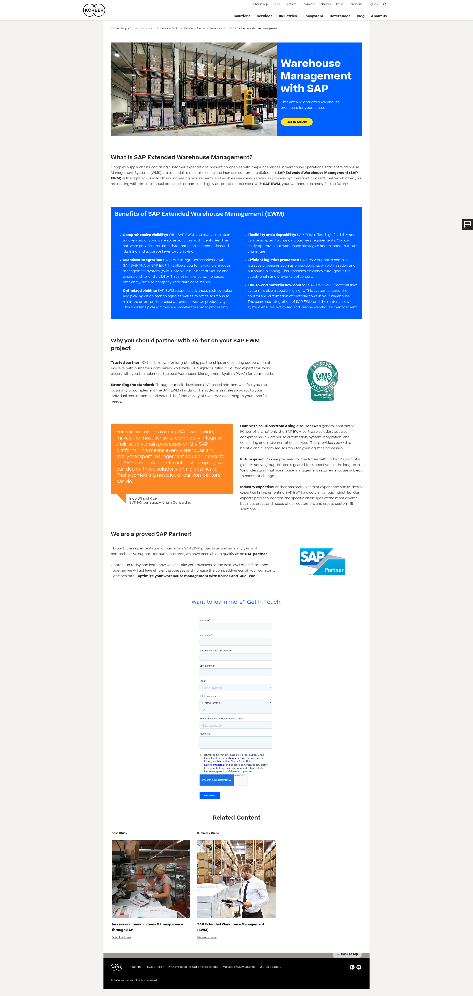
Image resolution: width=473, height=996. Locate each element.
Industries (288, 16)
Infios (276, 4)
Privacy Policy (154, 967)
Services (264, 16)
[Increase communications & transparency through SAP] (151, 879)
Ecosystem (313, 16)
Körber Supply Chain (124, 29)
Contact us (355, 4)
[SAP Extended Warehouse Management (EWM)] (236, 879)
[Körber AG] (94, 10)
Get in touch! (297, 122)
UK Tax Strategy (270, 967)
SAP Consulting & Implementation (204, 29)
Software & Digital (168, 29)
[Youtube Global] (358, 967)
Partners (290, 4)
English (371, 4)
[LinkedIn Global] (352, 967)
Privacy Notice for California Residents (193, 967)
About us (379, 16)
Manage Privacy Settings (239, 967)
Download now (121, 938)
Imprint (136, 967)
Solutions (242, 16)
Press (339, 4)
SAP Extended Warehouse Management (253, 29)
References (340, 16)
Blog (361, 16)
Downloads (308, 4)
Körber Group (259, 4)
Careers (326, 4)
